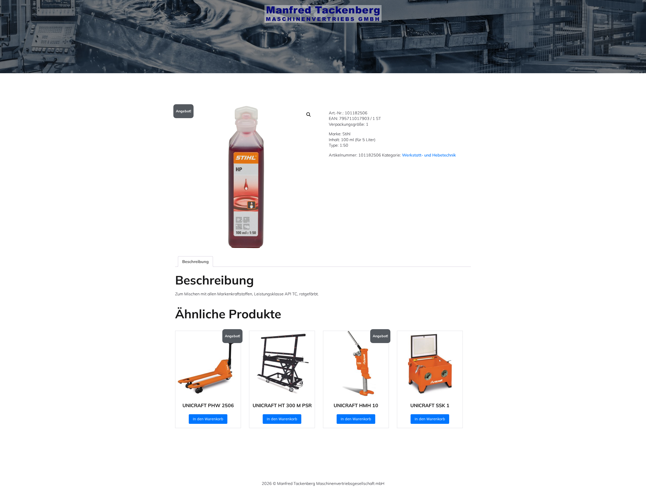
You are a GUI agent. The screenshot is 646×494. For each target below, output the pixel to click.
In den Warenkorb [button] (208, 419)
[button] (308, 114)
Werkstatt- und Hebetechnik (429, 155)
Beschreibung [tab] (195, 261)
